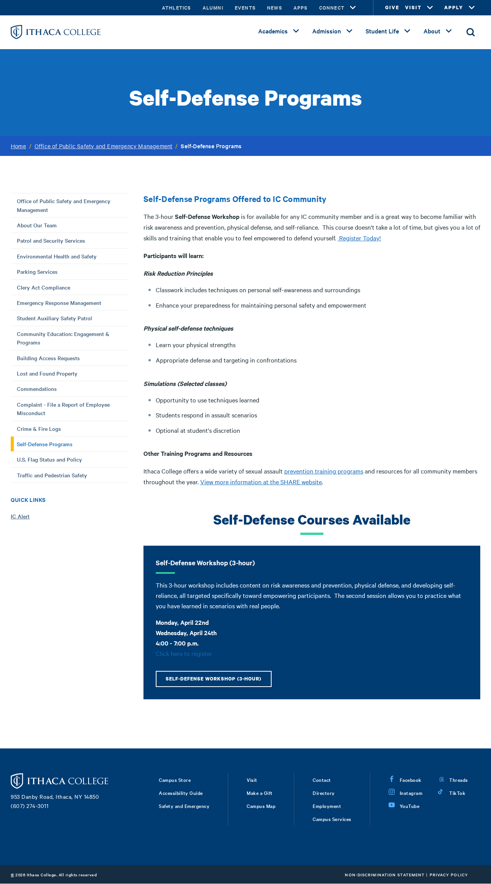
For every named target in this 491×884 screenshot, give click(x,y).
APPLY (453, 7)
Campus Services (332, 818)
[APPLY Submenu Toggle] (471, 7)
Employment (327, 805)
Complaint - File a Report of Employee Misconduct (63, 409)
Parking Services (37, 271)
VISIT (413, 7)
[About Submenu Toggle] (448, 31)
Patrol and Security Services (51, 240)
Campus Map (261, 805)
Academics (273, 30)
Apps (300, 7)
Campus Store (175, 779)
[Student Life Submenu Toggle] (407, 31)
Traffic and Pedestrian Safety (52, 475)
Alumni (213, 7)
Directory (324, 792)
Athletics (176, 7)
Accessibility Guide (181, 792)
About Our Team (37, 225)
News (274, 7)
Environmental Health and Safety (57, 256)
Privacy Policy (449, 874)
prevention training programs (323, 471)
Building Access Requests (48, 358)
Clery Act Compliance (43, 287)
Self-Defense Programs (44, 444)
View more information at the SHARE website (261, 481)
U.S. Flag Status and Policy (49, 459)
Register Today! (359, 237)
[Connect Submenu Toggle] (352, 7)
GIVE (392, 7)
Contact (322, 779)
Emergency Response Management (59, 302)
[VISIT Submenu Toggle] (430, 7)
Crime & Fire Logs (39, 428)
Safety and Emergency (184, 805)
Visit (252, 779)
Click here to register (184, 653)
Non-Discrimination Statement (385, 874)
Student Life (382, 30)
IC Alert (20, 516)
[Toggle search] (470, 32)
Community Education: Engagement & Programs (63, 338)
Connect (331, 7)
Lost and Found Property (47, 373)
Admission (326, 30)
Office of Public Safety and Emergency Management (104, 146)
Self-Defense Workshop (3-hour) (214, 678)
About (431, 30)
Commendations (37, 388)
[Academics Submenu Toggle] (296, 31)
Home (18, 146)
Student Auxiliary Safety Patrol (54, 318)
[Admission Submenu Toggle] (349, 31)
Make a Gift (260, 792)
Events (245, 7)
